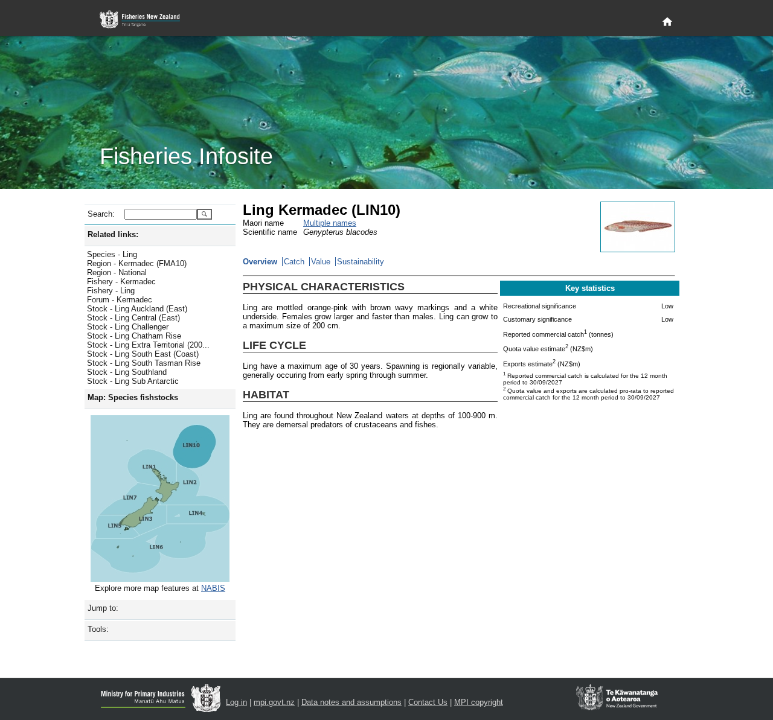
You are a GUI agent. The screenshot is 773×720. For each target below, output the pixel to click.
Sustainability (360, 261)
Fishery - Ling (111, 290)
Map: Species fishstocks (133, 397)
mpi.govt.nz (274, 702)
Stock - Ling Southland (127, 372)
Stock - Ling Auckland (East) (137, 308)
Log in (236, 702)
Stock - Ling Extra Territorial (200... (148, 344)
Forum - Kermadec (119, 299)
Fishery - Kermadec (121, 281)
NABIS (213, 588)
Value (320, 261)
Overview (260, 261)
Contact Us (427, 702)
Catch (294, 261)
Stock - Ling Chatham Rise (134, 335)
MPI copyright (478, 702)
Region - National (117, 272)
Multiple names (329, 223)
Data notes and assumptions (351, 702)
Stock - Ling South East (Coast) (143, 353)
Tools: (98, 629)
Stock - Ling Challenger (127, 326)
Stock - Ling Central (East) (133, 317)
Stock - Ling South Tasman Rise (143, 363)
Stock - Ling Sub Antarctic (133, 381)
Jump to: (103, 608)
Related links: (113, 234)
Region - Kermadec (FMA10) (137, 263)
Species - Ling (112, 254)
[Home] (667, 22)
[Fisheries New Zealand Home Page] (146, 19)
